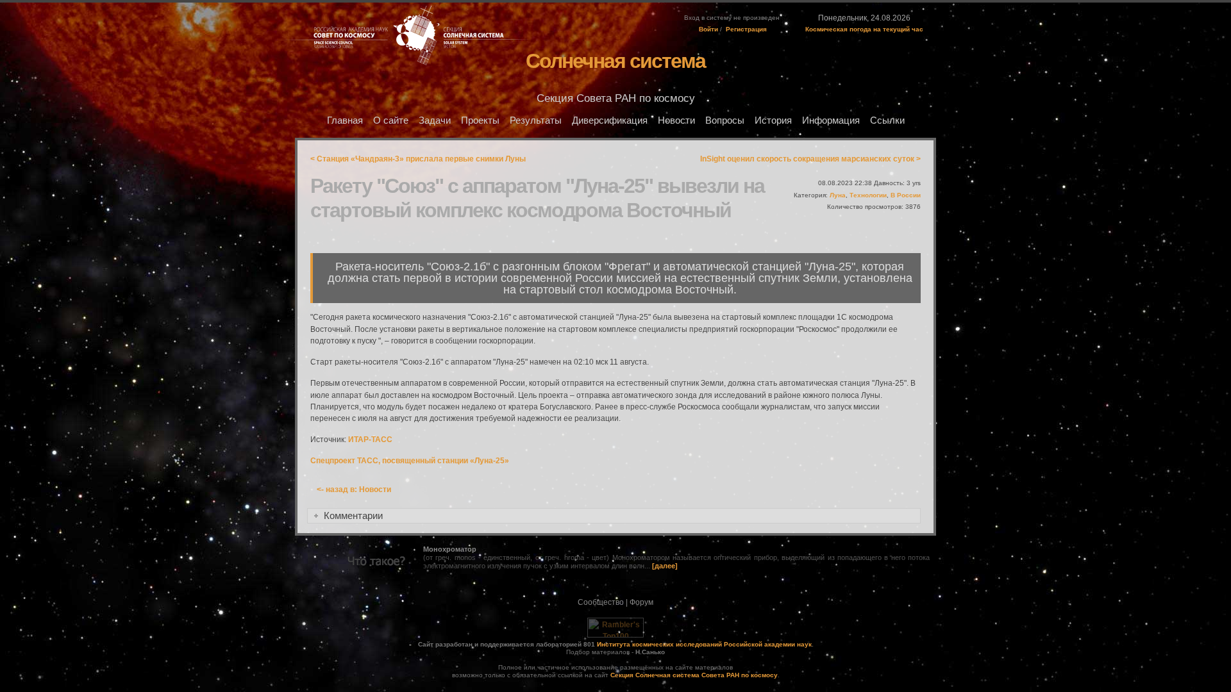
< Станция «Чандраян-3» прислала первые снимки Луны (418, 158)
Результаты (536, 120)
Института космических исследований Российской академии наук (704, 644)
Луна (838, 195)
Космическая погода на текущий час (864, 29)
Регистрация (746, 29)
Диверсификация (610, 120)
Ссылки (887, 120)
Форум (641, 602)
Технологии (868, 195)
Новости (676, 120)
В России (906, 195)
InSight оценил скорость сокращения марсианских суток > (810, 158)
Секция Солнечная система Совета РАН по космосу (694, 675)
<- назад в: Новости (354, 489)
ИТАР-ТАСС (370, 439)
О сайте (390, 120)
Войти (708, 29)
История (773, 120)
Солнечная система (615, 60)
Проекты (480, 120)
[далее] (665, 566)
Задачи (435, 120)
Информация (831, 120)
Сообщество (601, 602)
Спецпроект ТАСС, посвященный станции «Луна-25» (409, 460)
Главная (345, 120)
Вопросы (724, 120)
